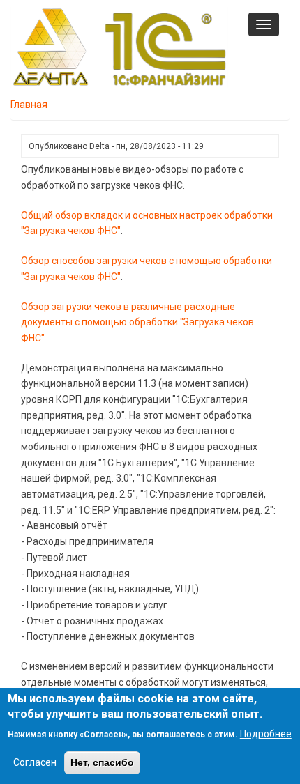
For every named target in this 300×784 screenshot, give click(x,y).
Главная (28, 104)
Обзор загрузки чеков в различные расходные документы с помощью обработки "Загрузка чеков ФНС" (137, 322)
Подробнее (266, 733)
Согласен (35, 762)
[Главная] (119, 46)
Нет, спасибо (102, 762)
